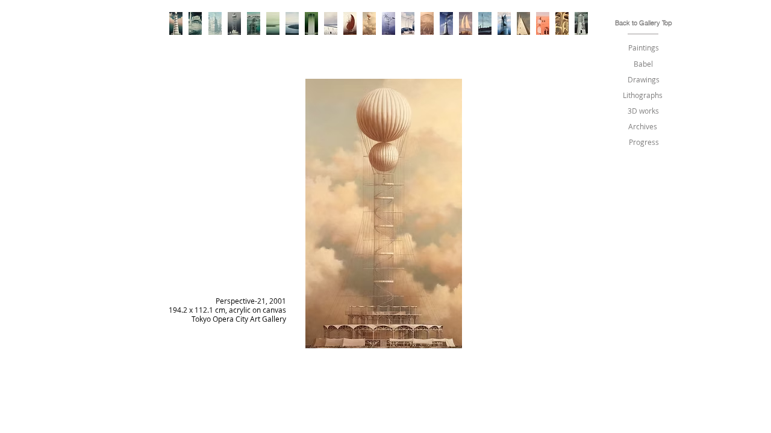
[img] (383, 237)
